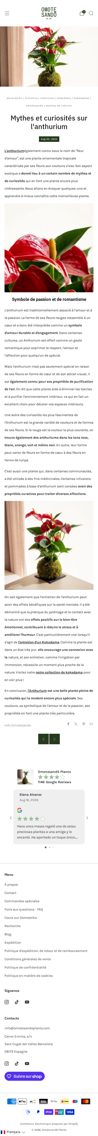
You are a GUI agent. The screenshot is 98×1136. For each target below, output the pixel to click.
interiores (47, 98)
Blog (8, 934)
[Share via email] (91, 724)
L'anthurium (14, 151)
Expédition (13, 942)
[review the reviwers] (19, 812)
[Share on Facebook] (68, 724)
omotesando (34, 105)
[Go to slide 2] (49, 847)
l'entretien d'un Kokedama (38, 642)
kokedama (64, 98)
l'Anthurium (37, 691)
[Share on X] (76, 724)
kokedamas (81, 98)
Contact (10, 893)
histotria (31, 98)
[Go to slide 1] (45, 847)
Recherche (13, 926)
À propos (11, 884)
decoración (14, 98)
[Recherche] (90, 13)
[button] (13, 1132)
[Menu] (7, 13)
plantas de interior (59, 105)
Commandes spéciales (22, 901)
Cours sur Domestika (21, 918)
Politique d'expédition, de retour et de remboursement (46, 951)
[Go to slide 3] (53, 847)
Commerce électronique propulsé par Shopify (49, 1123)
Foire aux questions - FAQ (24, 909)
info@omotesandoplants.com (27, 1028)
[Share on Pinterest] (83, 724)
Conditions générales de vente (28, 959)
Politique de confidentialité (25, 967)
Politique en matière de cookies (29, 976)
